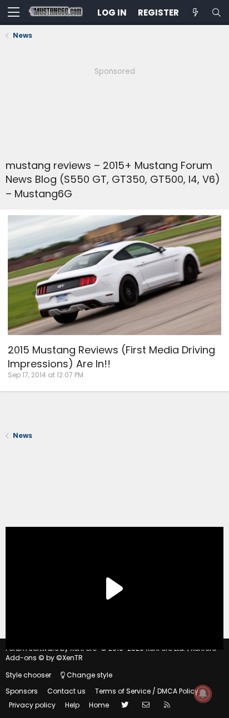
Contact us (66, 691)
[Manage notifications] (203, 693)
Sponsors (22, 691)
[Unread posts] (195, 12)
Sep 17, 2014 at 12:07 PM (45, 375)
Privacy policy (32, 705)
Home (99, 705)
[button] (13, 13)
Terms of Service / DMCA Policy (146, 691)
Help (72, 705)
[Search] (216, 12)
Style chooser (28, 675)
